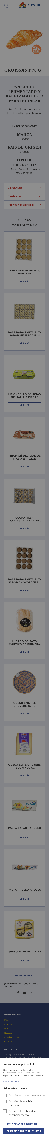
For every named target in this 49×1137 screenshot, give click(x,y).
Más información (11, 1081)
